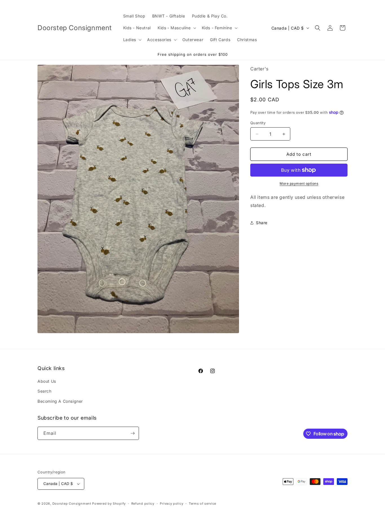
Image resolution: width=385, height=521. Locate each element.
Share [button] (261, 222)
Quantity (257, 123)
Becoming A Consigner (60, 401)
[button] (176, 28)
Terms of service (202, 504)
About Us (46, 381)
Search (44, 391)
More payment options (299, 183)
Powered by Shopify (109, 504)
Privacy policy (171, 504)
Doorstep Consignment (71, 504)
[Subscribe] (132, 433)
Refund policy (142, 504)
